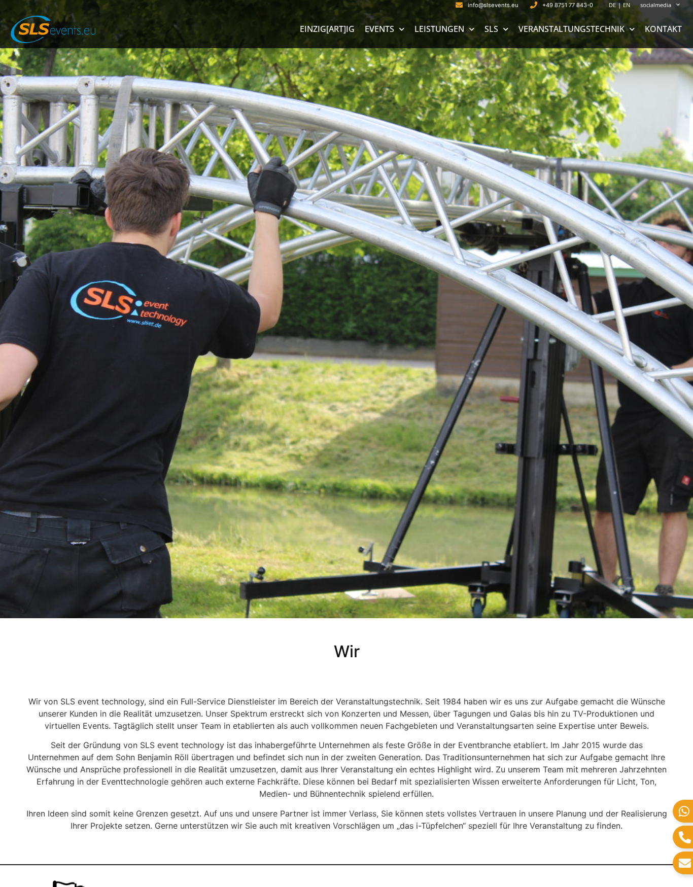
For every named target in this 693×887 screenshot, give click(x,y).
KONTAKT (663, 28)
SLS (491, 28)
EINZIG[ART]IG (327, 28)
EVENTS (379, 28)
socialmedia (655, 5)
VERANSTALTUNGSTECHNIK (571, 28)
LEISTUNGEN (439, 28)
